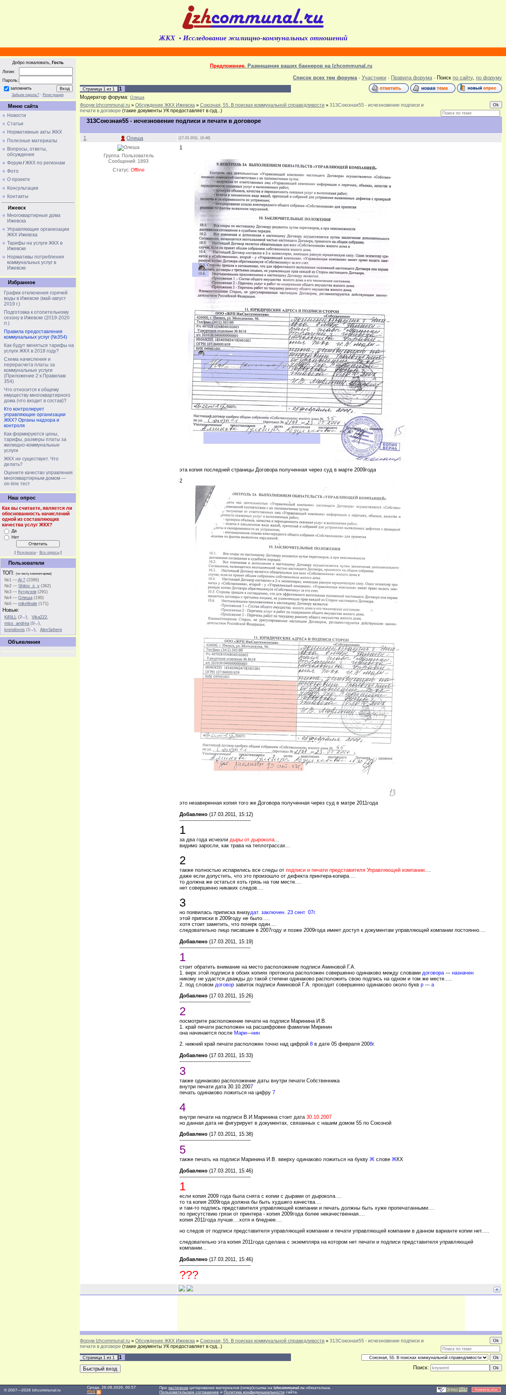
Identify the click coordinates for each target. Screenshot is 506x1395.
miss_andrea (16, 623)
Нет (15, 537)
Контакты (17, 196)
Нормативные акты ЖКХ (34, 132)
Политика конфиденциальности (254, 1392)
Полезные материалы (32, 140)
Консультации (22, 188)
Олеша (25, 597)
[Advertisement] (321, 1313)
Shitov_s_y (29, 585)
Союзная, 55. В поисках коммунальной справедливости (262, 105)
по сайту (463, 78)
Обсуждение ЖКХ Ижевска (165, 105)
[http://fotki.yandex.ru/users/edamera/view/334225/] (294, 798)
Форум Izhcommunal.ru (105, 105)
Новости (16, 115)
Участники (374, 78)
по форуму (489, 78)
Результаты (26, 552)
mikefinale (27, 603)
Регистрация (53, 95)
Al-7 (21, 579)
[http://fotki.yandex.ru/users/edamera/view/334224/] (294, 465)
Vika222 (39, 617)
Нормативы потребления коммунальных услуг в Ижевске (35, 262)
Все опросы (49, 552)
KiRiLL (10, 617)
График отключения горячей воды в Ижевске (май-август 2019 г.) (36, 298)
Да (14, 530)
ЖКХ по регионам (45, 163)
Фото (13, 171)
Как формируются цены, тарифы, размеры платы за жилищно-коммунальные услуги (35, 442)
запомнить (21, 88)
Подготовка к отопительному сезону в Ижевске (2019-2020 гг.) (37, 317)
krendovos (14, 629)
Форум (14, 163)
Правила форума (411, 78)
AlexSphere (51, 629)
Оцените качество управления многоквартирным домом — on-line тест (38, 478)
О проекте (18, 179)
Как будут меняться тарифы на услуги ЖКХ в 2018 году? (39, 348)
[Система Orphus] (452, 1391)
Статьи (15, 123)
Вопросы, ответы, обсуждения (27, 151)
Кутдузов (27, 591)
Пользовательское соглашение (189, 1392)
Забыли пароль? (25, 95)
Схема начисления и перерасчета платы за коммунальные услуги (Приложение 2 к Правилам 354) (35, 370)
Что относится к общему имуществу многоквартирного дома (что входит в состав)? (37, 395)
